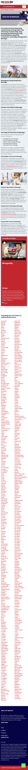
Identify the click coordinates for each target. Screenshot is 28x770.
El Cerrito (3, 517)
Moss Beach (17, 354)
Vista (16, 662)
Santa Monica (18, 555)
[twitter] (4, 742)
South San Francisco (19, 587)
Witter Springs (18, 689)
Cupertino (3, 483)
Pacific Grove (18, 407)
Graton (2, 573)
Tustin (16, 636)
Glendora (3, 567)
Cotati (2, 474)
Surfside (17, 611)
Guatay (2, 581)
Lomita (2, 672)
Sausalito (17, 563)
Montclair (17, 338)
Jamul (2, 617)
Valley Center (18, 648)
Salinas (16, 505)
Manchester (4, 689)
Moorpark (17, 347)
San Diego (17, 513)
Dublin (2, 510)
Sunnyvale (17, 606)
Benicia (2, 366)
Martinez (3, 697)
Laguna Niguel (4, 648)
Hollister (3, 600)
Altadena (3, 335)
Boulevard (3, 386)
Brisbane (3, 396)
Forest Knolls (4, 545)
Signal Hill (17, 572)
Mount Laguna (18, 360)
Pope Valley (17, 460)
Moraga (7, 9)
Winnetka (17, 687)
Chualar (3, 447)
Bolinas (3, 377)
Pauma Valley (18, 424)
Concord (3, 464)
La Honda (3, 631)
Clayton (3, 452)
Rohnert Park (18, 495)
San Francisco (18, 517)
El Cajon (3, 516)
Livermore (3, 669)
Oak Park (17, 389)
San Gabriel (17, 519)
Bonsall (3, 380)
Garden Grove (4, 558)
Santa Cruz (17, 552)
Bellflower (3, 360)
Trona (16, 633)
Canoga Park (4, 417)
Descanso (3, 495)
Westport (17, 678)
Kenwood (3, 625)
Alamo (2, 325)
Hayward (3, 592)
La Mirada (3, 636)
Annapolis (3, 343)
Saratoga (17, 561)
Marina (2, 692)
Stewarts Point (18, 597)
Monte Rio (17, 340)
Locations (3, 730)
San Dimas (17, 514)
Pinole (16, 439)
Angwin (3, 341)
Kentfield (3, 623)
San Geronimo (18, 520)
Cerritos (3, 441)
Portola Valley (18, 464)
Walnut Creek (18, 665)
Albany (2, 327)
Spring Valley (18, 591)
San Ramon (17, 544)
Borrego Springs (5, 383)
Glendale (3, 566)
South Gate (17, 584)
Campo (2, 416)
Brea (2, 393)
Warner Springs (18, 667)
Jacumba (3, 616)
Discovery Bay (4, 502)
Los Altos (3, 676)
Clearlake (3, 453)
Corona (3, 466)
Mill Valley (17, 325)
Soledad (16, 578)
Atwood (3, 352)
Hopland (3, 605)
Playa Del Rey (18, 447)
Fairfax (2, 538)
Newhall (16, 372)
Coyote (2, 478)
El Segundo (3, 522)
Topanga (17, 626)
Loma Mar (3, 670)
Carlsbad (3, 425)
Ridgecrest (17, 488)
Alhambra (3, 330)
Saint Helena (18, 503)
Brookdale (3, 397)
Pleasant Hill (18, 450)
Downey (3, 506)
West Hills (17, 672)
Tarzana (17, 616)
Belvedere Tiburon (5, 363)
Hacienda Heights (5, 584)
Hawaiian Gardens (5, 589)
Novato (16, 388)
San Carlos (17, 510)
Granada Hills (4, 572)
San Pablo (17, 538)
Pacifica (16, 410)
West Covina (18, 670)
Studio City (17, 602)
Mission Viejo (18, 333)
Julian (2, 620)
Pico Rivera (17, 433)
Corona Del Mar (5, 467)
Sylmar (16, 612)
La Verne (3, 641)
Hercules (3, 595)
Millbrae (17, 327)
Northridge (17, 385)
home (2, 9)
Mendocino (3, 700)
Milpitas (16, 329)
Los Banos (3, 680)
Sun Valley (17, 603)
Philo (16, 432)
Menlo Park (17, 321)
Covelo (2, 475)
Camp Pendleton (5, 413)
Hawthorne (4, 591)
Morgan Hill (17, 350)
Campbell (3, 414)
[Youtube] (2, 742)
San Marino (17, 533)
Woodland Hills (18, 692)
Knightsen (3, 626)
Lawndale (3, 661)
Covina (2, 477)
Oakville (16, 394)
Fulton (2, 555)
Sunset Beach (18, 609)
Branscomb (4, 391)
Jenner (2, 619)
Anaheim (3, 340)
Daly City (3, 486)
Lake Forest (4, 653)
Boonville (3, 382)
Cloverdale (3, 458)
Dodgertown (4, 503)
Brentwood (3, 394)
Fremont (3, 552)
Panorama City (18, 419)
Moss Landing (18, 355)
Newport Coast (18, 375)
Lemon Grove (4, 665)
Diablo (2, 497)
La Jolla (2, 633)
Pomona (17, 458)
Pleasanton (17, 452)
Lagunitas (3, 651)
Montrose (17, 346)
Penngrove (17, 427)
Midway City (17, 324)
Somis (16, 580)
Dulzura (3, 511)
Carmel (2, 427)
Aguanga (3, 322)
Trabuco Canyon (19, 630)
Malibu (2, 687)
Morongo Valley (18, 352)
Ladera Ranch (4, 642)
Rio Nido (17, 489)
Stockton (17, 600)
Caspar (2, 433)
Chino (2, 444)
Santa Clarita (18, 550)
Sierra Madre (18, 570)
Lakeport (3, 655)
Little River (3, 667)
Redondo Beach (18, 478)
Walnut (16, 664)
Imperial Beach (4, 609)
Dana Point (3, 488)
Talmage (17, 614)
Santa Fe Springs (19, 553)
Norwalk (17, 386)
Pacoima (17, 411)
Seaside (16, 566)
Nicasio (16, 377)
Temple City (17, 619)
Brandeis (3, 389)
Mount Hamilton (19, 357)
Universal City (18, 642)
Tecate (16, 617)
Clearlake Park (4, 456)
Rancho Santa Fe (19, 475)
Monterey (17, 343)
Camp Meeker (4, 411)
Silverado (17, 573)
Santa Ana (17, 547)
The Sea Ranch (18, 620)
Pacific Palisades (18, 408)
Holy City (3, 603)
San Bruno (17, 508)
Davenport (3, 491)
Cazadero (3, 439)
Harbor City (4, 587)
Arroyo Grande (4, 347)
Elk (1, 530)
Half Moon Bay (4, 586)
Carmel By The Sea (5, 428)
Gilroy (2, 563)
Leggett (3, 664)
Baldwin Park (4, 355)
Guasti (2, 580)
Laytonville (3, 662)
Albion (2, 329)
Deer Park (3, 492)
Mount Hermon (18, 358)
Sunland (16, 605)
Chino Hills (3, 446)
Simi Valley (17, 575)
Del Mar (3, 494)
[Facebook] (1, 742)
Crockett (3, 480)
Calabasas (3, 405)
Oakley (16, 393)
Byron (2, 403)
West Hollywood (18, 673)
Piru (16, 442)
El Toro (3, 525)
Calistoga (3, 407)
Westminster (18, 676)
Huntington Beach (5, 606)
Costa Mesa (4, 472)
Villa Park (17, 659)
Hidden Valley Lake (5, 598)
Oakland (17, 391)
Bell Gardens (4, 358)
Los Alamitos (4, 675)
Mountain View (18, 361)
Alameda (3, 324)
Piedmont (17, 435)
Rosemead (17, 497)
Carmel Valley (4, 430)
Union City (17, 641)
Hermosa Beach (5, 597)
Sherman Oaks (18, 569)
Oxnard (16, 405)
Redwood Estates (19, 481)
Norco (16, 380)
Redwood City (18, 480)
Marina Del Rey (4, 694)
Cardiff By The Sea (5, 424)
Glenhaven (3, 569)
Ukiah (16, 639)
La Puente (3, 639)
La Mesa (3, 634)
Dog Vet (12, 9)
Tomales (17, 625)
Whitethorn (17, 680)
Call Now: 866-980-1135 (8, 6)
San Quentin (18, 541)
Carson (2, 432)
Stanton (16, 594)
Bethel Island (4, 369)
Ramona (17, 471)
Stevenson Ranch (19, 595)
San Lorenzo (18, 528)
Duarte (2, 508)
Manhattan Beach (5, 690)
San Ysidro (17, 545)
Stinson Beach (18, 598)
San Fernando (18, 516)
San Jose (17, 524)
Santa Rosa (17, 556)
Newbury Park (18, 371)
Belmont (3, 361)
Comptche (3, 461)
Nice (16, 379)
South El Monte (18, 583)
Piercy (16, 436)
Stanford (17, 592)
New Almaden (18, 368)
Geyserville (3, 561)
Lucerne (3, 684)
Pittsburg (17, 444)
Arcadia (3, 346)
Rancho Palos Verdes (20, 474)
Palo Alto (17, 414)
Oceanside (17, 397)
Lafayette (3, 644)
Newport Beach (18, 374)
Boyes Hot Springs (5, 388)
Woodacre (17, 690)
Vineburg (17, 661)
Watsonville (17, 669)
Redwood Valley (18, 483)
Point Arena (17, 453)
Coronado (3, 469)
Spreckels (17, 589)
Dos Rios (3, 505)
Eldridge (3, 528)
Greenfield (3, 577)
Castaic (2, 435)
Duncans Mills (4, 513)
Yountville (17, 697)
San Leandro (18, 527)
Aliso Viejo (3, 332)
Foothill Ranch (4, 544)
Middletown (17, 322)
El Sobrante (4, 524)
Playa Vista (17, 449)
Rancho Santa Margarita (20, 477)
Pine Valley (17, 438)
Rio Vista (17, 491)
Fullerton (3, 553)
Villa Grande (17, 658)
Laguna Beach (4, 645)
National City (18, 364)
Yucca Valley (17, 698)
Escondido (3, 536)
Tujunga (17, 634)
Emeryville (3, 531)
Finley (2, 542)
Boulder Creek (4, 385)
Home (2, 727)
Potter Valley (18, 467)
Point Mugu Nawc (19, 455)
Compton (3, 463)
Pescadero (17, 428)
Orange (16, 402)
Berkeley (3, 368)
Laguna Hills (4, 647)
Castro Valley (4, 436)
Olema (16, 399)
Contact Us (3, 733)
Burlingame (4, 402)
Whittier (16, 681)
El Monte (3, 520)
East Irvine (3, 514)
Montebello (17, 341)
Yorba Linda (17, 694)
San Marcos (17, 531)
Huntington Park (5, 608)
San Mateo (17, 536)
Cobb (2, 460)
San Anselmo (18, 506)
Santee (16, 559)
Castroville (3, 438)
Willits (16, 683)
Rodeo (16, 494)
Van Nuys (17, 653)
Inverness (3, 612)
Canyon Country (5, 421)
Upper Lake (17, 644)
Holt (2, 602)
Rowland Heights (19, 500)
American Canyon (5, 338)
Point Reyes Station (19, 456)
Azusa (2, 354)
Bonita (2, 379)
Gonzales (3, 570)
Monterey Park (18, 344)
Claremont (3, 450)
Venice (16, 655)
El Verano (3, 527)
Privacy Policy (4, 735)
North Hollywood (19, 383)
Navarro (17, 366)
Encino (2, 534)
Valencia (17, 645)
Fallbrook (3, 539)
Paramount (17, 421)
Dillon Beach (4, 500)
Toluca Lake (17, 623)
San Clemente (18, 511)
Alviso (2, 336)
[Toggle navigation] (24, 6)
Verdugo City (18, 656)
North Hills (17, 382)
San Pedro (17, 539)
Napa (16, 363)
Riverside (17, 492)
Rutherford (17, 502)
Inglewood (3, 611)
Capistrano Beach (5, 422)
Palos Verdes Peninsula (20, 417)
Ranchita (17, 472)
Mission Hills (18, 332)
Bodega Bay (4, 375)
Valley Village (18, 651)
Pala (16, 413)
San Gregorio (18, 522)
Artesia (2, 349)
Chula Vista (3, 449)
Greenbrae (3, 575)
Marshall (3, 695)
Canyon (3, 419)
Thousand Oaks (18, 622)
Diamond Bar (4, 499)
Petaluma (17, 430)
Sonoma (17, 581)
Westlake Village (19, 675)
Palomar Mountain (19, 416)
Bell (2, 357)
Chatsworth (4, 442)
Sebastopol (17, 567)
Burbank (3, 400)
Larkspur (3, 659)
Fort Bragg (3, 549)
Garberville (3, 556)
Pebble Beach (18, 425)
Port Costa (17, 461)
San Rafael (17, 542)
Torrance (17, 628)
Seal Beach (17, 564)
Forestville (3, 547)
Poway (16, 469)
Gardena (3, 559)
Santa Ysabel (18, 558)
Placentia (17, 446)
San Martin (17, 534)
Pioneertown (18, 441)
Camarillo (3, 410)
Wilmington (17, 684)
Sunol (16, 608)
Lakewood (3, 658)
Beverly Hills (4, 371)
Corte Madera (4, 471)
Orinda (16, 403)
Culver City (3, 481)
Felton (2, 541)
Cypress (3, 485)
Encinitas (3, 533)
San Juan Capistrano (19, 525)
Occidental (17, 396)
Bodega (3, 374)
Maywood (3, 698)
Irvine (2, 614)
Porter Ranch (18, 463)
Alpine (2, 333)
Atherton (3, 350)
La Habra (3, 630)
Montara (17, 336)
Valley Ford (17, 650)
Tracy (16, 631)
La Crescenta (4, 628)
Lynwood (3, 686)
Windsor (17, 686)
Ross (16, 499)
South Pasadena (18, 586)
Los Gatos (3, 681)
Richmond (17, 486)
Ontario (16, 400)
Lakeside (3, 656)
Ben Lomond (4, 364)
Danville (3, 489)
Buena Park (4, 399)
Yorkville (17, 695)
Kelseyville (3, 622)
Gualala (3, 578)
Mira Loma (17, 330)
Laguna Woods (4, 650)
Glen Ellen (3, 564)
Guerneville (4, 583)
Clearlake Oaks (4, 455)
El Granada (3, 519)
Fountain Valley (4, 550)
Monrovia (17, 335)
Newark (16, 369)
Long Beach (4, 673)
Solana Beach (18, 577)
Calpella (3, 408)
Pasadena (17, 422)
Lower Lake (4, 683)
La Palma (3, 637)
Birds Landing (4, 372)
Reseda (16, 485)
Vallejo (16, 647)
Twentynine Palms (19, 637)
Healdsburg (4, 594)
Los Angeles (4, 678)
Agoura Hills (4, 321)
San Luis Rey (18, 530)
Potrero (16, 466)
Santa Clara (17, 549)
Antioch (3, 344)
